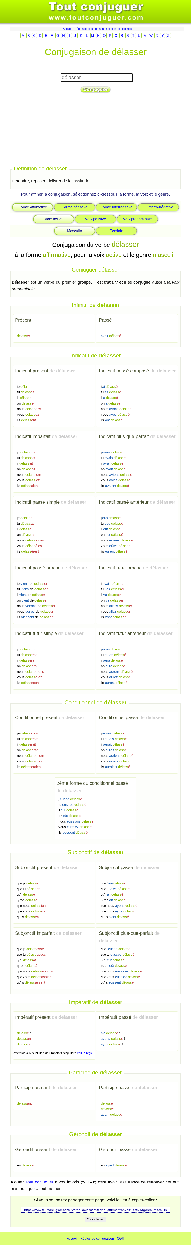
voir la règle (85, 1053)
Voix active (54, 219)
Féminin (116, 231)
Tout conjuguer (39, 1182)
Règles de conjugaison (89, 29)
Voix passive (95, 219)
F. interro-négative (158, 207)
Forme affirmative (32, 207)
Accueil (67, 29)
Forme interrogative (116, 207)
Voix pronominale (137, 219)
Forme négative (75, 207)
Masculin (74, 231)
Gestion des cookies (119, 29)
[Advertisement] (95, 129)
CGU (120, 1238)
